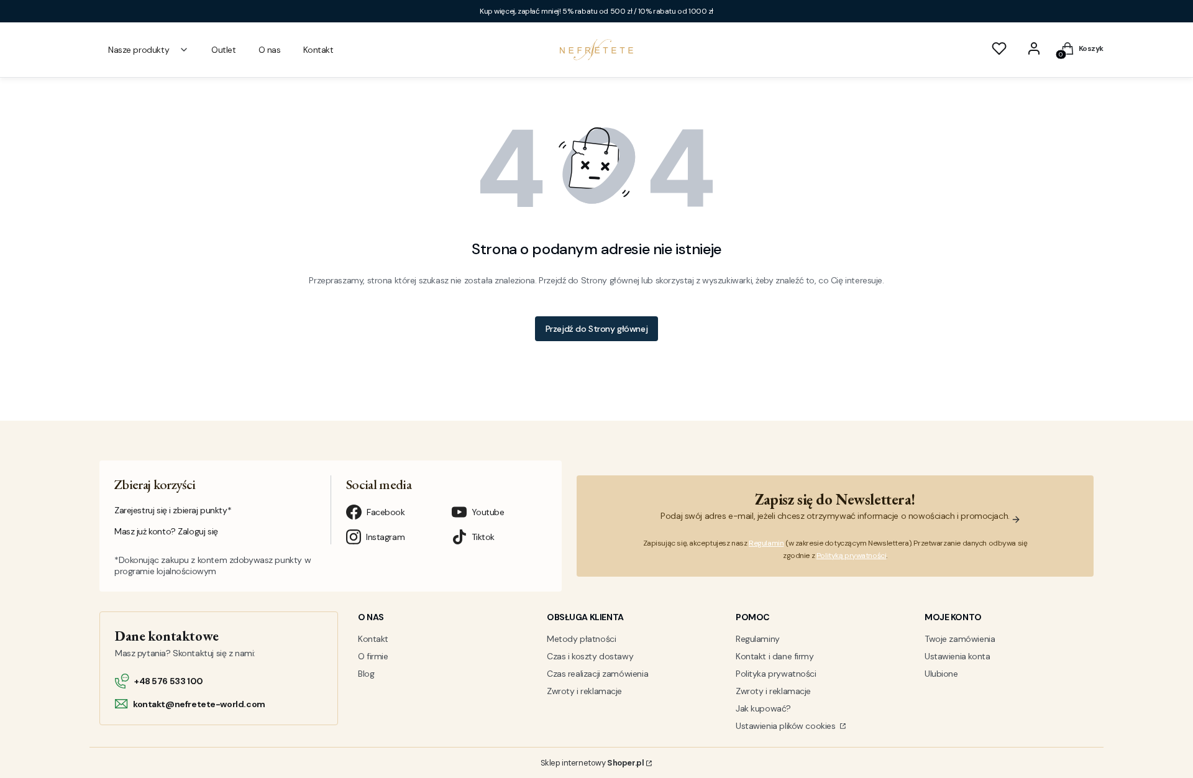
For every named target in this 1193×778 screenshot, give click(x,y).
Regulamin (766, 543)
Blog (366, 673)
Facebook (386, 512)
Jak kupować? (763, 708)
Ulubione (941, 673)
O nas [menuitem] (269, 49)
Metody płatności (581, 638)
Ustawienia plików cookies (787, 725)
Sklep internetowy (592, 762)
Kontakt (373, 638)
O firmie (373, 656)
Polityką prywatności (851, 556)
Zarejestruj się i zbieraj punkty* (172, 510)
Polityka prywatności (776, 673)
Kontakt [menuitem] (318, 49)
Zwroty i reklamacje (584, 691)
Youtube (488, 512)
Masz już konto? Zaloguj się (166, 531)
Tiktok (483, 536)
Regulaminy (758, 638)
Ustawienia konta (957, 656)
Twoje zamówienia (960, 638)
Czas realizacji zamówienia (597, 673)
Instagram (385, 536)
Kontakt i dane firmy (775, 656)
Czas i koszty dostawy (590, 656)
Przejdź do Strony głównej (597, 328)
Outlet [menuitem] (223, 49)
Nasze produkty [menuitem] (138, 49)
